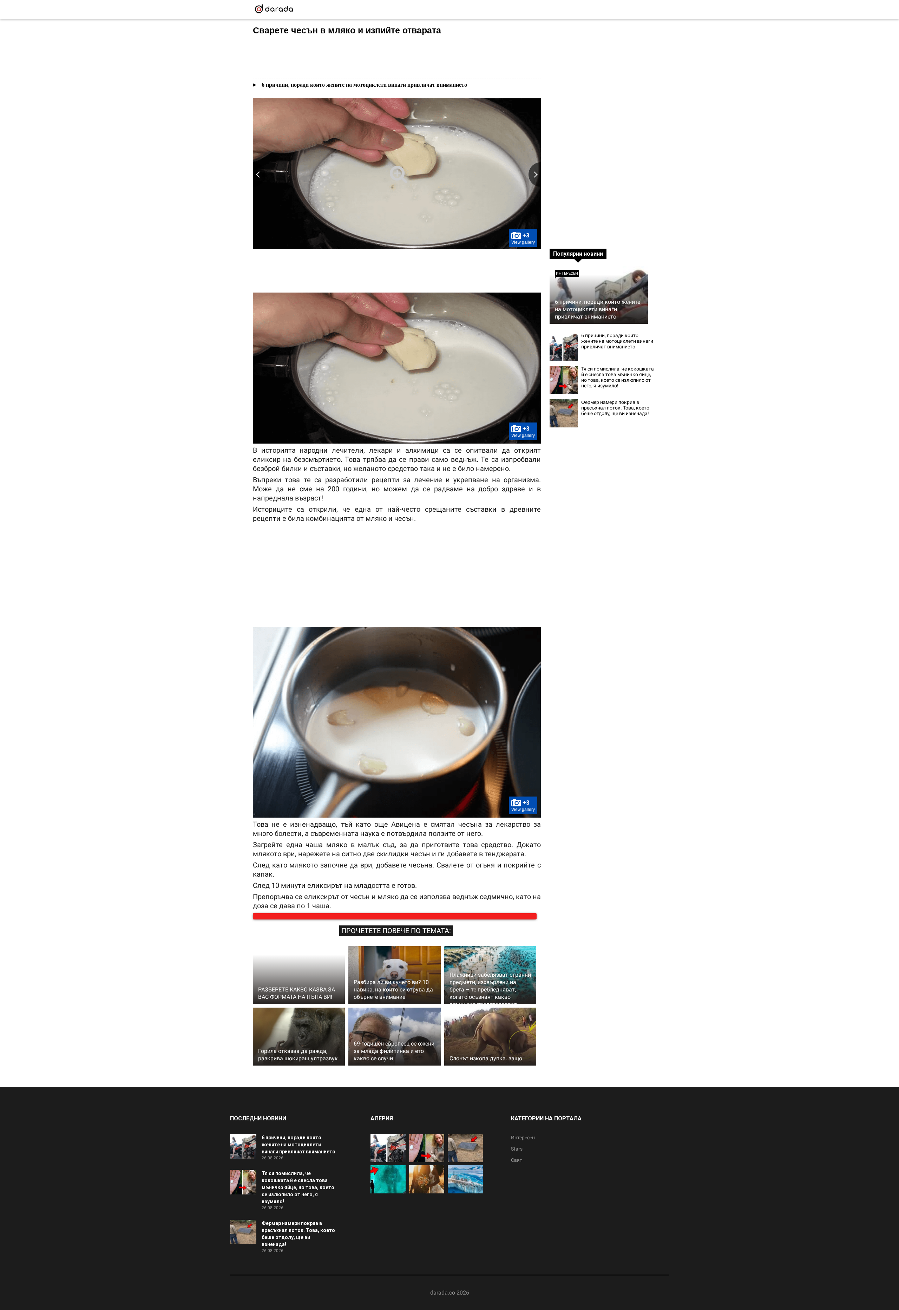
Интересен (567, 273)
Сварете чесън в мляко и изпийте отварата (347, 30)
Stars (517, 1156)
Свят (516, 1167)
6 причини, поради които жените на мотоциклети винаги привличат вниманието (364, 85)
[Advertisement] (397, 56)
